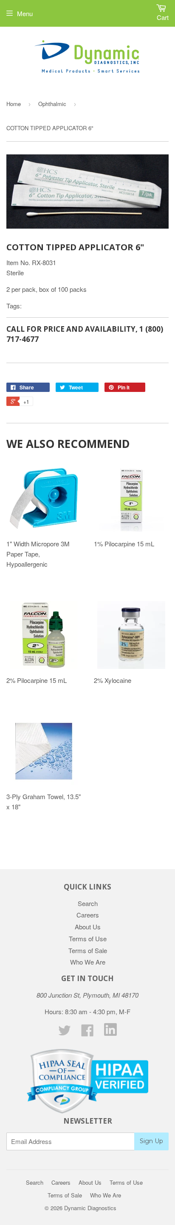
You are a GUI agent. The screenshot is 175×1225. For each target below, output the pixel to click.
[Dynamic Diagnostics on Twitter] (64, 1032)
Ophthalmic (52, 104)
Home (13, 104)
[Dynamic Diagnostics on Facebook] (87, 1032)
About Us (88, 926)
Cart (163, 17)
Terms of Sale (87, 950)
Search (88, 903)
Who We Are (87, 961)
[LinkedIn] (110, 1033)
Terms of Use (88, 938)
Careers (87, 914)
